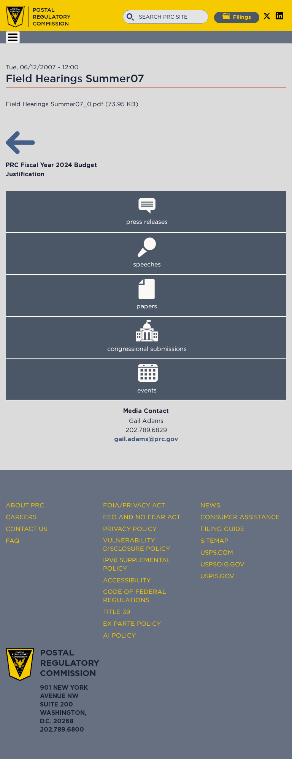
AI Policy (119, 635)
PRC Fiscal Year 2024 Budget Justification (51, 170)
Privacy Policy (130, 528)
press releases (147, 221)
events (147, 390)
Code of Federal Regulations (134, 595)
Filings (242, 17)
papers (146, 306)
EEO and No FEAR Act (141, 516)
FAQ (12, 540)
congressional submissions (147, 348)
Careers (21, 516)
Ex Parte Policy (132, 623)
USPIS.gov (217, 575)
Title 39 (116, 611)
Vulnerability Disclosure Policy (136, 544)
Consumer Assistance (240, 516)
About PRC (25, 505)
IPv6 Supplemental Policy (137, 564)
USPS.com (216, 552)
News (210, 505)
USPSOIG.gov (222, 564)
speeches (147, 264)
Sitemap (214, 540)
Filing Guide (222, 528)
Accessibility (127, 580)
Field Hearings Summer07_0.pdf (54, 103)
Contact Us (26, 528)
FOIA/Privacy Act (134, 505)
